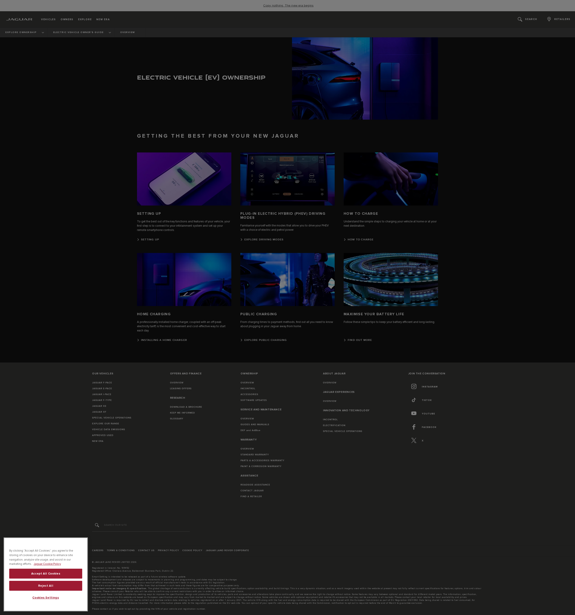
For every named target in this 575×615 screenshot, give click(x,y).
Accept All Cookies (45, 573)
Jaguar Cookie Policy (47, 564)
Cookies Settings (45, 597)
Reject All (45, 586)
